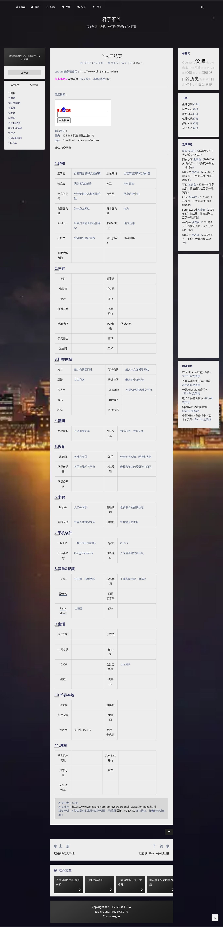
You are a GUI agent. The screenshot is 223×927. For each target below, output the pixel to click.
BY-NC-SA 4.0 (127, 810)
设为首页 (73, 79)
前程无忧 (63, 522)
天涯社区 (113, 379)
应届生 (63, 507)
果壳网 (63, 456)
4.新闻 (11, 108)
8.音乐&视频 (15, 127)
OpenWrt (188, 62)
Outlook (94, 140)
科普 (209, 84)
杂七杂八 (187, 128)
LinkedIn (114, 390)
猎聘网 (110, 522)
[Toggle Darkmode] (215, 917)
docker (210, 62)
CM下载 (63, 543)
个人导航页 (111, 56)
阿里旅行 (63, 634)
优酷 (63, 579)
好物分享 (187, 123)
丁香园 (110, 634)
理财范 (110, 288)
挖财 (63, 278)
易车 (110, 770)
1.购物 (11, 93)
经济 (188, 72)
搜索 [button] (25, 72)
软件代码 (187, 118)
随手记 (110, 278)
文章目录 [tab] (15, 84)
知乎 (110, 456)
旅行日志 (187, 114)
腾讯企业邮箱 (86, 135)
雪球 (110, 338)
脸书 (60, 400)
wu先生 (186, 172)
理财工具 (63, 309)
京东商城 (111, 173)
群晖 (197, 68)
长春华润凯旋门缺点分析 (196, 381)
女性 (195, 85)
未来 (185, 68)
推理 (203, 68)
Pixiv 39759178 (120, 911)
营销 (191, 68)
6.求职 (11, 118)
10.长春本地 (15, 137)
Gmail (66, 140)
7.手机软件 (14, 123)
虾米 (110, 608)
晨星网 (63, 348)
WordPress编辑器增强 (195, 372)
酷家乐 (87, 730)
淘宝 (109, 183)
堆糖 (60, 410)
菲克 (184, 184)
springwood (189, 209)
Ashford (62, 223)
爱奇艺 (63, 593)
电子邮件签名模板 (192, 398)
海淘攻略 (129, 238)
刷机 (204, 72)
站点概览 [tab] (34, 84)
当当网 (110, 193)
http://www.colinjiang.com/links (99, 71)
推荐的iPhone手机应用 (154, 853)
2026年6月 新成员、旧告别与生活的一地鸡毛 (198, 163)
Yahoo (85, 140)
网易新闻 (63, 431)
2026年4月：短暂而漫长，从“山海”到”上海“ (197, 226)
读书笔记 (187, 109)
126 (65, 135)
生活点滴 (187, 104)
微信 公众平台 (63, 147)
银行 (63, 299)
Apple (110, 543)
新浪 (75, 135)
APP (207, 79)
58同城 (63, 705)
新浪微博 (113, 369)
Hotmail (75, 140)
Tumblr (113, 400)
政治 (201, 84)
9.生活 (11, 133)
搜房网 (63, 730)
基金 (110, 299)
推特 (60, 369)
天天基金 (63, 338)
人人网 (61, 390)
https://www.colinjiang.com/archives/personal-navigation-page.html (114, 806)
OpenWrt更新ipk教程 (194, 407)
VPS (188, 84)
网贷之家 (126, 323)
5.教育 (11, 113)
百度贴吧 (113, 410)
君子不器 (20, 7)
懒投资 (63, 288)
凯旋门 (79, 730)
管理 (200, 61)
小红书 (61, 238)
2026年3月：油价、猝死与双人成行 (197, 238)
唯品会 (61, 183)
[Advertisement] (198, 306)
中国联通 (63, 649)
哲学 (202, 79)
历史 (194, 78)
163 (70, 135)
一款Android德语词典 (195, 389)
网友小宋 (187, 159)
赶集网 (110, 705)
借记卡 (197, 73)
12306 (63, 664)
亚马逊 (61, 173)
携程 (63, 679)
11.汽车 (12, 142)
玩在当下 (63, 323)
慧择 (110, 348)
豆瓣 (60, 379)
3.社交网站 (14, 103)
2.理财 (11, 98)
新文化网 (63, 715)
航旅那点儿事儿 (64, 853)
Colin (185, 197)
